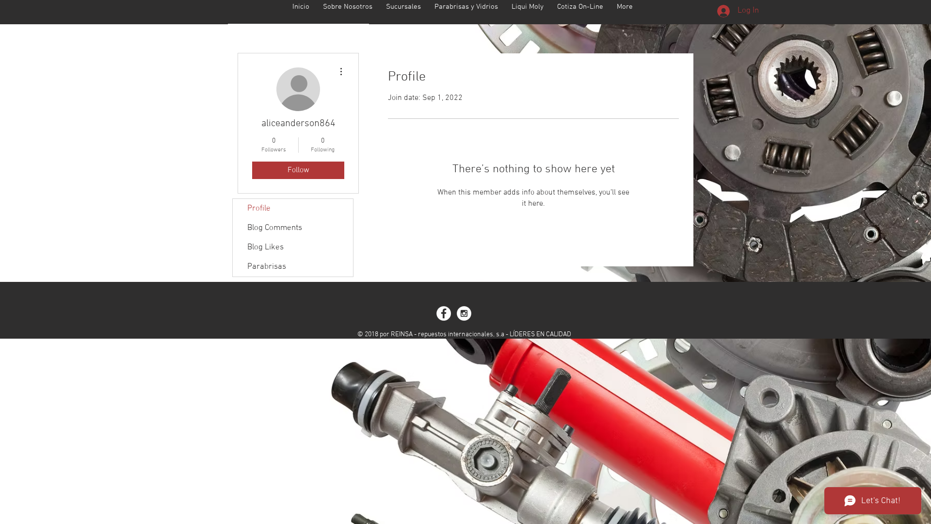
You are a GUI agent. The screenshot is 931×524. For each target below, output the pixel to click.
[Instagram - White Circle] (464, 313)
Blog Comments (274, 228)
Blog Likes (265, 247)
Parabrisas (266, 267)
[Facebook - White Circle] (443, 313)
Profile (259, 208)
